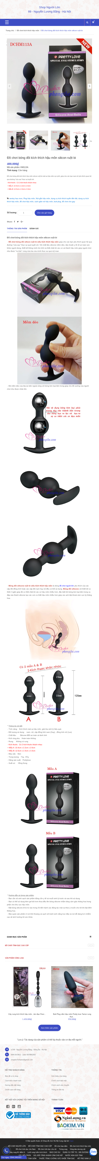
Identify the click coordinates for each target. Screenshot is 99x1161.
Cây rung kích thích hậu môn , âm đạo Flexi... (27, 1014)
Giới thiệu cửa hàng (58, 1076)
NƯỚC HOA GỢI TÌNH (73, 1155)
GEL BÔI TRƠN (25, 1155)
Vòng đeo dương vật (77, 1149)
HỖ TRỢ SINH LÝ (84, 1158)
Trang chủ (10, 30)
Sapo (71, 1141)
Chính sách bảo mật (59, 1081)
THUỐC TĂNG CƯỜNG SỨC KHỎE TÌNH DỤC (57, 1158)
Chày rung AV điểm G (17, 1152)
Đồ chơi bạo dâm (61, 1146)
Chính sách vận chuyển (60, 1085)
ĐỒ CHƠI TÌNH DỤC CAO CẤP (40, 1146)
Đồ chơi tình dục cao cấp (17, 945)
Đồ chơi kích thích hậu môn (28, 30)
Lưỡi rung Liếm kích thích (37, 1152)
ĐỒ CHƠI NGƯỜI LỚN (17, 1146)
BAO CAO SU (55, 1152)
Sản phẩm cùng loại (14, 958)
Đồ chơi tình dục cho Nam (26, 1149)
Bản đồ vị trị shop (11, 1076)
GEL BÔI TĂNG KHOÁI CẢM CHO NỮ (48, 1155)
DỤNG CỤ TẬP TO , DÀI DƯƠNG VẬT (77, 1152)
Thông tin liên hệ (57, 1090)
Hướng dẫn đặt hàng (12, 1085)
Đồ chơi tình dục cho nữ (47, 1149)
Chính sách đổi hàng (12, 1090)
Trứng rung (63, 1149)
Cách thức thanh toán (13, 1081)
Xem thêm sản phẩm (49, 1028)
